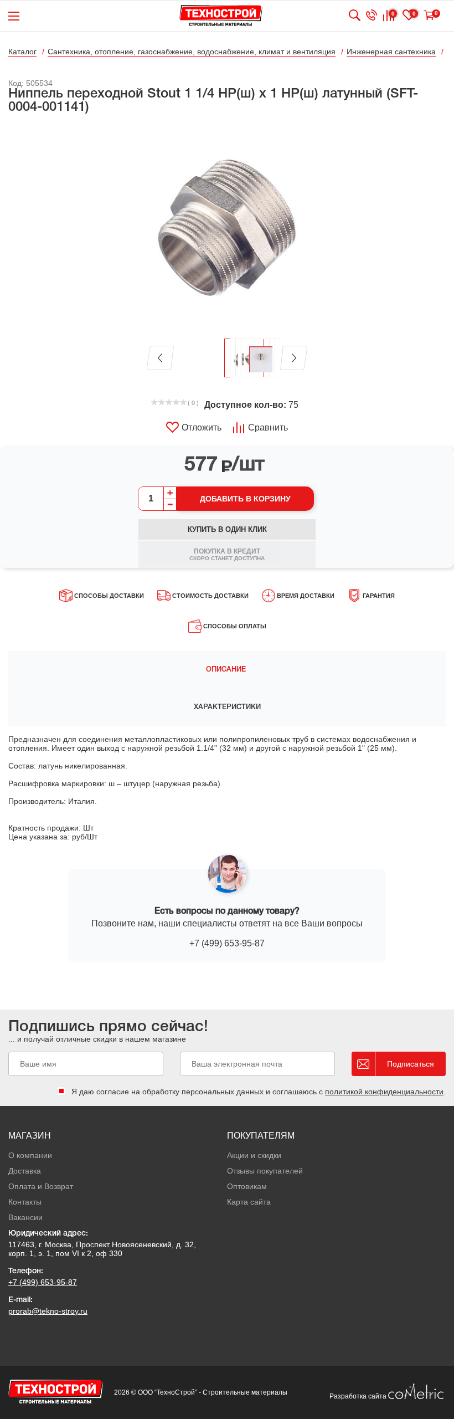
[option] (227, 227)
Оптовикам (247, 1186)
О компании (30, 1155)
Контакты (25, 1201)
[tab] (227, 670)
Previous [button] (160, 358)
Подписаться (410, 1063)
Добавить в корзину (245, 498)
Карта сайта (249, 1201)
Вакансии (25, 1217)
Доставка (24, 1170)
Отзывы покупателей (265, 1170)
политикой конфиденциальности (384, 1091)
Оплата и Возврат (40, 1186)
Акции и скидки (254, 1155)
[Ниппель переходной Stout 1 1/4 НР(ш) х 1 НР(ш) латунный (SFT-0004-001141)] (227, 227)
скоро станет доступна (227, 554)
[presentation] (227, 670)
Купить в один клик (227, 529)
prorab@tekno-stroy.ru (47, 1311)
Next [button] (293, 358)
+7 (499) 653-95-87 (227, 943)
